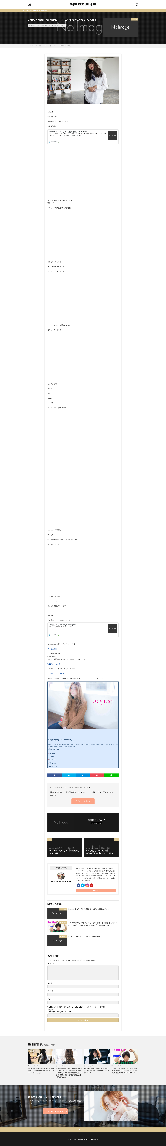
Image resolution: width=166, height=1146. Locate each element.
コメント (50, 963)
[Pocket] (97, 775)
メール (50, 991)
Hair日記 (56, 25)
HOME (31, 46)
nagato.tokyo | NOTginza (83, 4)
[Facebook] (54, 775)
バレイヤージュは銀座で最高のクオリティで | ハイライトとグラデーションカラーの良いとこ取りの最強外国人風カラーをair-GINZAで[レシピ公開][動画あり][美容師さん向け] (69, 1073)
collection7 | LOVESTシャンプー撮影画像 (84, 936)
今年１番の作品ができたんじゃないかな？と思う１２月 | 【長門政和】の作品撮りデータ (96, 1071)
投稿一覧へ (96, 890)
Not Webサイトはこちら (55, 1111)
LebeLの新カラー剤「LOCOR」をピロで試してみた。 (89, 909)
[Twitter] (69, 775)
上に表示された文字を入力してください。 (60, 1011)
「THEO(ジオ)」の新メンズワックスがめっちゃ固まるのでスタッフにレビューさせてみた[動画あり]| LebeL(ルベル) (92, 924)
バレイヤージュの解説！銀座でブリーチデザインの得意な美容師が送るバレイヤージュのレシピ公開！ (41, 1071)
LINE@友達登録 (52, 649)
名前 (49, 983)
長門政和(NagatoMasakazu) (60, 739)
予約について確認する (83, 801)
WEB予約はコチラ (53, 664)
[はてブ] (83, 775)
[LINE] (111, 775)
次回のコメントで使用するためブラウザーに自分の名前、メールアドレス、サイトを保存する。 (78, 1007)
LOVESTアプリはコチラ (55, 673)
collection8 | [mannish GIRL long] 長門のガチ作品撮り (57, 46)
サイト (49, 999)
